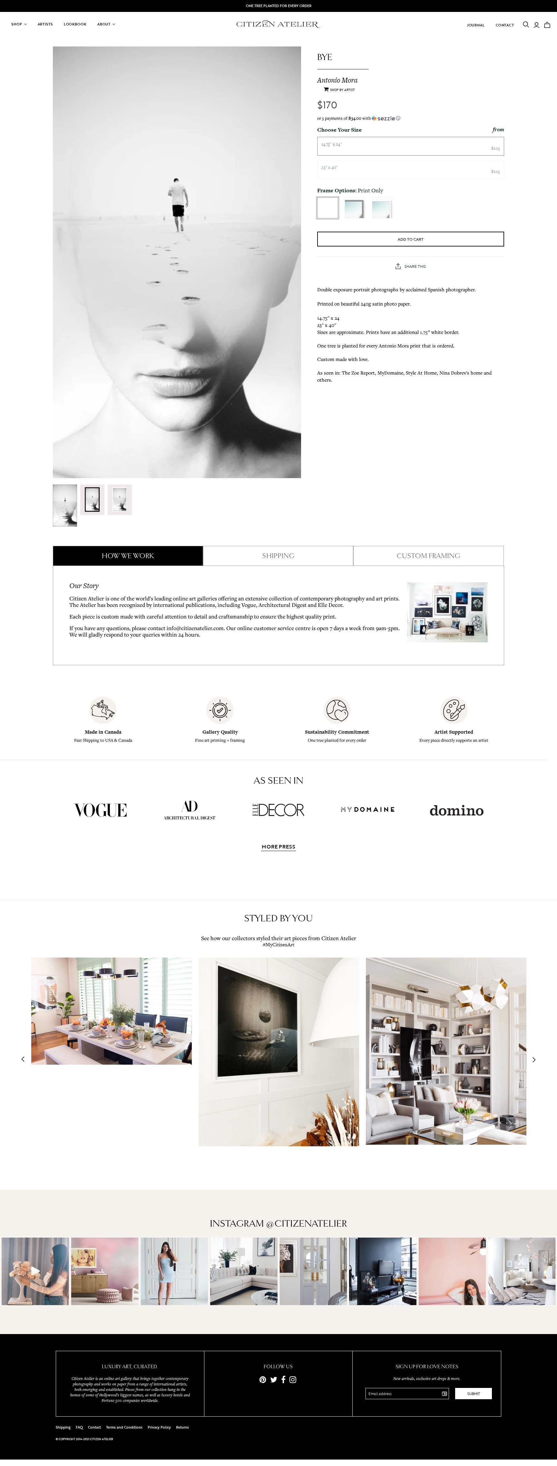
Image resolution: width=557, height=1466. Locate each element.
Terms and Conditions (124, 1427)
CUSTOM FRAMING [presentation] (428, 556)
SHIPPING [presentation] (278, 556)
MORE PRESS (278, 847)
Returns (182, 1427)
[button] (410, 118)
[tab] (128, 556)
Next (532, 1060)
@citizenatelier (306, 1224)
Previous (25, 1060)
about (104, 24)
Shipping (63, 1427)
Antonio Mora (337, 80)
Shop (16, 24)
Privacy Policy (159, 1427)
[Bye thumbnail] (65, 505)
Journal (476, 25)
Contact (505, 25)
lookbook (75, 24)
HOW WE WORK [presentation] (128, 556)
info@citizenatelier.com (195, 628)
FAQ (79, 1427)
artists (45, 24)
